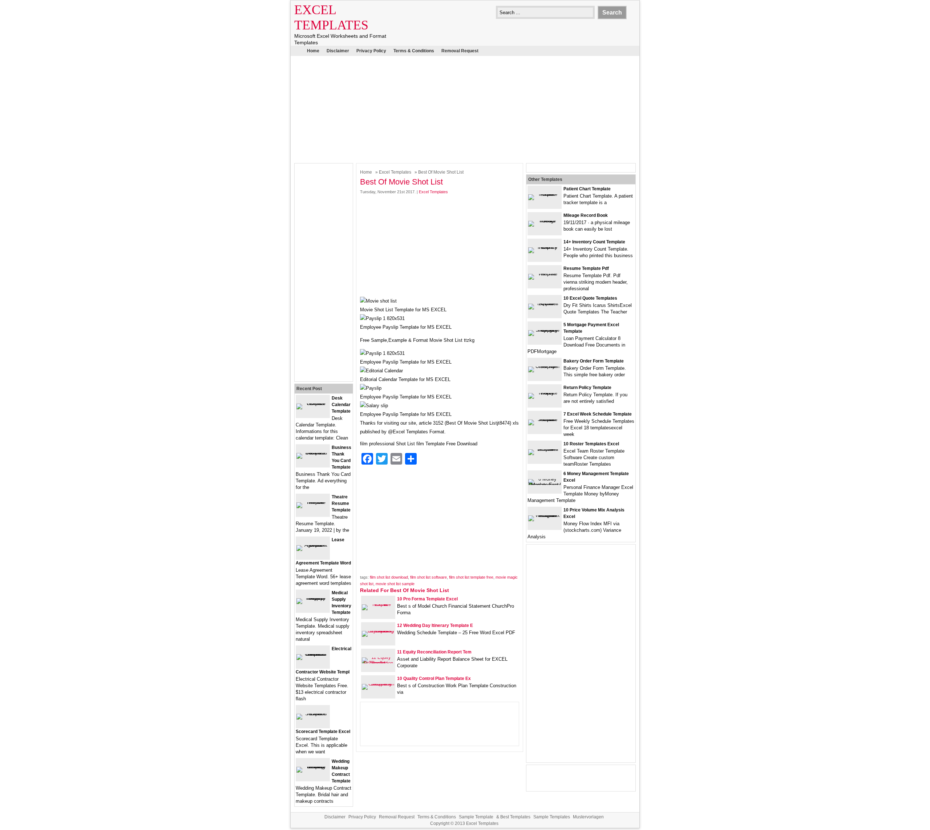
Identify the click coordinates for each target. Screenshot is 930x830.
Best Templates (515, 816)
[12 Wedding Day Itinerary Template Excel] (378, 630)
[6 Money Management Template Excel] (544, 484)
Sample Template (476, 816)
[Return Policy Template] (544, 393)
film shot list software (428, 577)
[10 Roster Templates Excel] (544, 449)
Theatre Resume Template (341, 503)
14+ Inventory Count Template (594, 241)
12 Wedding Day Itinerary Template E (435, 625)
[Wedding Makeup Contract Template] (312, 766)
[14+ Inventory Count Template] (544, 247)
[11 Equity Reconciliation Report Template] (378, 663)
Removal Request (459, 50)
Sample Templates (551, 816)
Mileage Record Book (585, 215)
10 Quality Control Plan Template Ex (434, 678)
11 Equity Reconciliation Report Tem (434, 652)
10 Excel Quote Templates (590, 298)
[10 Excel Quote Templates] (544, 303)
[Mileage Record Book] (544, 220)
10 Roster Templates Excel (591, 443)
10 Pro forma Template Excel (427, 599)
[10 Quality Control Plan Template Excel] (378, 684)
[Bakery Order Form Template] (544, 366)
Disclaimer (338, 50)
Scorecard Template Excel (323, 731)
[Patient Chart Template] (544, 194)
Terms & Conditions (413, 50)
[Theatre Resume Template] (312, 502)
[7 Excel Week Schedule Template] (544, 419)
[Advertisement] (465, 108)
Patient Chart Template (587, 188)
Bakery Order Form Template (593, 361)
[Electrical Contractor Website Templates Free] (312, 654)
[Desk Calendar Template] (312, 403)
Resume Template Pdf (586, 268)
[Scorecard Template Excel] (312, 713)
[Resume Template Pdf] (544, 273)
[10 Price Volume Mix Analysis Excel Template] (544, 515)
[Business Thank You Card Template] (312, 453)
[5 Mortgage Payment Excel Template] (544, 330)
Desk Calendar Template (341, 405)
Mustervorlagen (588, 816)
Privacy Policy (371, 50)
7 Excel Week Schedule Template (597, 414)
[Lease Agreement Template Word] (312, 545)
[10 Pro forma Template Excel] (378, 604)
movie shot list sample (395, 584)
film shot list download (389, 577)
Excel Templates (395, 172)
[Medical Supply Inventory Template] (312, 598)
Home (313, 50)
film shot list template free (471, 577)
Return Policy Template (587, 387)
